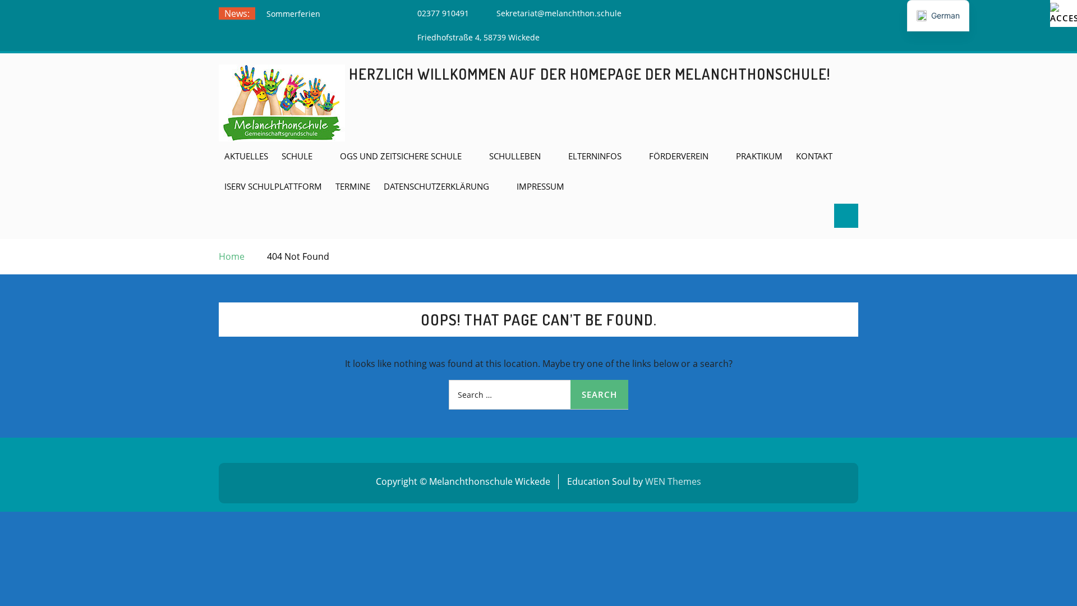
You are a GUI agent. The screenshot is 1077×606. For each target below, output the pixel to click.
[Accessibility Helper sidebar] (1063, 13)
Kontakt (814, 156)
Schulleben (515, 156)
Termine (352, 186)
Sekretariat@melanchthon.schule (559, 13)
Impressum (540, 186)
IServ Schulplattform (273, 186)
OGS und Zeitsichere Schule (401, 156)
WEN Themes (673, 481)
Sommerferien (293, 13)
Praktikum (759, 156)
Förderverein (678, 156)
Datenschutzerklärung (436, 186)
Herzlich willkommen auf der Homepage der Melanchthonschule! (589, 74)
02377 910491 (443, 13)
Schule (297, 156)
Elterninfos (595, 156)
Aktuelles (246, 156)
